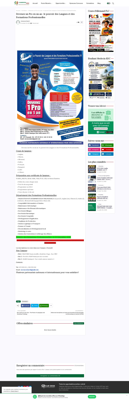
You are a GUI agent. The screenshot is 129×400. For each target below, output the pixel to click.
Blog (98, 3)
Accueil (35, 3)
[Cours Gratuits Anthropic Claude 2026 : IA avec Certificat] (92, 179)
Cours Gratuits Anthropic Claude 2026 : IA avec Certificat (105, 178)
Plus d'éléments (78, 323)
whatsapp (108, 145)
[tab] (35, 3)
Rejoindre (92, 396)
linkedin (108, 154)
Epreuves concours (76, 3)
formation (24, 10)
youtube (108, 149)
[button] (108, 3)
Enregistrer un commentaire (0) (50, 376)
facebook (95, 145)
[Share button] (51, 305)
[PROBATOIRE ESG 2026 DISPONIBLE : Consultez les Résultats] (92, 207)
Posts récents (46, 3)
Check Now (14, 391)
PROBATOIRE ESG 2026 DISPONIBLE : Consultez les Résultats (105, 207)
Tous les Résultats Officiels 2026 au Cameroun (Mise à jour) (104, 197)
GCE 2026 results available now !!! (102, 169)
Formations (90, 3)
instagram (95, 149)
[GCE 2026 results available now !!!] (92, 169)
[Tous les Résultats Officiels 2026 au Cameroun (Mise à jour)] (92, 197)
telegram (95, 154)
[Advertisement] (50, 37)
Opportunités (60, 3)
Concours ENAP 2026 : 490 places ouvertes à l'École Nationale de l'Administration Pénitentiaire (104, 188)
